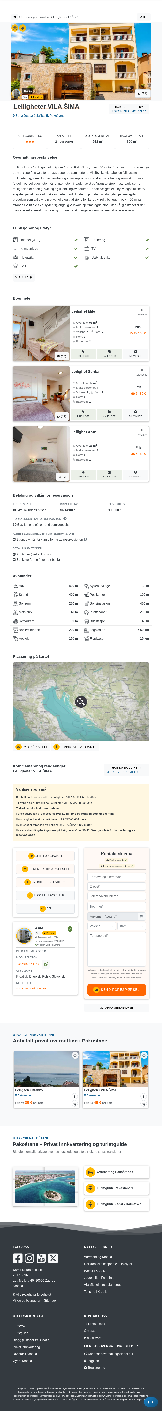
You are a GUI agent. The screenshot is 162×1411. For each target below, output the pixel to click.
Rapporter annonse (118, 1007)
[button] (81, 701)
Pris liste (83, 356)
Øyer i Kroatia (22, 1361)
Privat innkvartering (26, 1347)
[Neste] (72, 1069)
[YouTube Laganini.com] (41, 1258)
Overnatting (28, 17)
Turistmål (19, 1326)
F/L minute (135, 356)
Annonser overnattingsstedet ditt (110, 1354)
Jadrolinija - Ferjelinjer (99, 1277)
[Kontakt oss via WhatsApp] (46, 964)
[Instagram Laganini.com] (29, 1258)
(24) (144, 93)
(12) (63, 356)
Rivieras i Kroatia (25, 1354)
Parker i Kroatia (95, 1270)
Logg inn (92, 1361)
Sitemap (50, 1300)
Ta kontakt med (94, 1323)
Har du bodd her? (130, 109)
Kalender (109, 356)
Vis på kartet (35, 746)
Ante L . (27, 90)
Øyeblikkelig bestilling (48, 882)
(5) (64, 476)
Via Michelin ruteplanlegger (103, 1284)
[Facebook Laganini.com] (17, 1258)
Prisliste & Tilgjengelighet (48, 868)
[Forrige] (21, 1069)
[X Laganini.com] (53, 1258)
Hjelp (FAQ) (92, 1337)
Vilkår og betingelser (27, 1300)
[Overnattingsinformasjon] (75, 1096)
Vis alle (22, 277)
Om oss (89, 1330)
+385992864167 (27, 964)
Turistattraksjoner (78, 746)
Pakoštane (44, 17)
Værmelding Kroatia (98, 1257)
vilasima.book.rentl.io (31, 988)
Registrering (96, 1367)
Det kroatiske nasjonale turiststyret (108, 1264)
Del (145, 17)
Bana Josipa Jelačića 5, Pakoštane (40, 115)
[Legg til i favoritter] (75, 1055)
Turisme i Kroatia (96, 1291)
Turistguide (20, 1333)
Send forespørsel (49, 855)
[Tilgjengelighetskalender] (75, 1103)
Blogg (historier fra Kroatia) (31, 1340)
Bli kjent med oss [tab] (30, 951)
